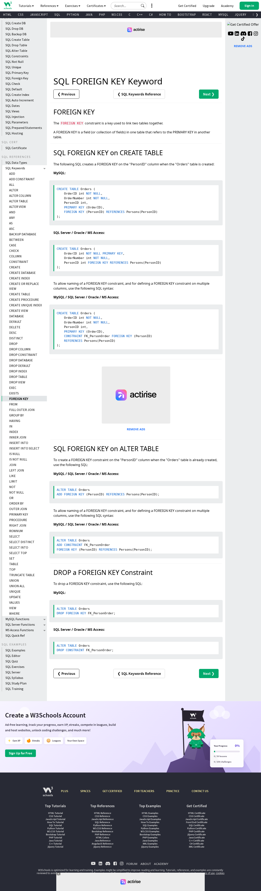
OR (11, 498)
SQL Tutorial (55, 825)
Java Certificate (197, 837)
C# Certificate (196, 843)
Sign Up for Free (20, 753)
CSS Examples (150, 816)
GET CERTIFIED (112, 791)
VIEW (12, 608)
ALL (11, 185)
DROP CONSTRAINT (23, 355)
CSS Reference (102, 816)
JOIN (12, 465)
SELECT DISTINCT (21, 542)
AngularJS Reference (102, 843)
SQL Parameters (17, 122)
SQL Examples (15, 650)
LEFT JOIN (16, 470)
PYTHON (73, 15)
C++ (140, 15)
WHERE (14, 613)
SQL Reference (102, 822)
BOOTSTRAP (187, 15)
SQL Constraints (17, 56)
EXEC (12, 388)
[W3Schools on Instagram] (255, 34)
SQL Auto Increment (20, 100)
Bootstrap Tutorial (55, 834)
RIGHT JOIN (17, 525)
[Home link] (7, 5)
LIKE (12, 476)
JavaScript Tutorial (55, 819)
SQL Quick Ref (15, 635)
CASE (12, 245)
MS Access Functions (20, 630)
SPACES (85, 791)
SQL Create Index (17, 95)
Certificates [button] (95, 6)
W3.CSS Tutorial (55, 831)
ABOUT (145, 864)
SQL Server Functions (20, 624)
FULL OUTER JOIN (22, 410)
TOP (12, 569)
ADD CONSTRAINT (22, 179)
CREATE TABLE (19, 294)
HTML (7, 15)
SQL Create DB (16, 23)
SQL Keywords (15, 168)
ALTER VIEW (17, 207)
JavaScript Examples (150, 819)
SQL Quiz (12, 661)
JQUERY (240, 15)
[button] (142, 5)
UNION (14, 580)
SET (12, 558)
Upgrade (209, 6)
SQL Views (12, 111)
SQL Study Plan (16, 683)
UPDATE (15, 597)
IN (10, 426)
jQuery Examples (150, 846)
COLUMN (15, 256)
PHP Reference (102, 834)
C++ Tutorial (55, 843)
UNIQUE (15, 591)
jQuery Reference (103, 846)
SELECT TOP (18, 553)
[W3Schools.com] (48, 794)
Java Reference (103, 840)
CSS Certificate (196, 816)
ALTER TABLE (18, 201)
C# (151, 15)
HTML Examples (150, 813)
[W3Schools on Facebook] (249, 34)
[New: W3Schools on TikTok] (243, 39)
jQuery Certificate (197, 834)
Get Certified (187, 6)
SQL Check (13, 84)
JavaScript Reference (102, 819)
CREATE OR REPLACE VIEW (24, 286)
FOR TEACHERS (144, 791)
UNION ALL (17, 586)
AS (11, 223)
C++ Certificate (196, 840)
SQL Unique (13, 67)
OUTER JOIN (18, 509)
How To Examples (150, 822)
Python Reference (102, 825)
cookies (220, 873)
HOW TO (165, 15)
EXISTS (14, 393)
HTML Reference (102, 813)
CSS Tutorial (55, 816)
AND (12, 212)
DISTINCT (16, 338)
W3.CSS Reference (102, 828)
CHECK (14, 251)
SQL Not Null (15, 62)
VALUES (14, 602)
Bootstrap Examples (150, 834)
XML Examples (150, 843)
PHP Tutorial (55, 837)
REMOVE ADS (136, 429)
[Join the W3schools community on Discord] (243, 34)
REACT (207, 15)
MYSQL (223, 15)
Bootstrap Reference (102, 831)
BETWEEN (16, 240)
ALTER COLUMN (20, 196)
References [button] (48, 6)
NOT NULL (16, 492)
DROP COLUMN (20, 349)
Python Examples (150, 828)
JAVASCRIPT (39, 15)
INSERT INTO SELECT (24, 448)
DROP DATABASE (21, 360)
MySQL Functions (17, 619)
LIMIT (13, 481)
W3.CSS (117, 15)
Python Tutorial (55, 828)
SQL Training (14, 689)
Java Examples (150, 840)
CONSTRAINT (18, 262)
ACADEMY (161, 864)
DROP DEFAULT (20, 366)
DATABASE (16, 316)
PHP (102, 15)
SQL (57, 15)
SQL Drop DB (14, 29)
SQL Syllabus (14, 678)
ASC (11, 229)
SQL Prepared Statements (24, 128)
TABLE (13, 564)
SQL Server (13, 672)
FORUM (131, 864)
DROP (13, 344)
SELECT (14, 536)
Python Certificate (196, 828)
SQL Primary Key (17, 73)
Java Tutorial (55, 840)
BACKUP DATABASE (22, 234)
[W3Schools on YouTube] (230, 34)
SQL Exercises (15, 667)
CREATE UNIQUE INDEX (25, 305)
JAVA (89, 15)
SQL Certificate (16, 148)
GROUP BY (16, 415)
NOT (12, 487)
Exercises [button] (72, 6)
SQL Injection (15, 117)
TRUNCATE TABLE (22, 575)
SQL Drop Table (16, 45)
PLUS (64, 791)
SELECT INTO (18, 547)
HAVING (14, 421)
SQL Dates (13, 106)
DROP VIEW (17, 382)
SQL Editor (13, 656)
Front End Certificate (196, 822)
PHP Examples (150, 837)
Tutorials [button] (25, 6)
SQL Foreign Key (17, 78)
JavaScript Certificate (196, 819)
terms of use (207, 873)
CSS (21, 15)
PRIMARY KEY (18, 514)
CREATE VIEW (18, 311)
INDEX (13, 432)
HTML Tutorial (55, 813)
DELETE (14, 327)
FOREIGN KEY (18, 399)
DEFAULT (15, 322)
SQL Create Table (18, 40)
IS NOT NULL (18, 459)
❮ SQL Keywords (139, 94)
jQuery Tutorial (55, 846)
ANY (12, 218)
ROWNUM (16, 531)
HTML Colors (102, 837)
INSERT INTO (18, 443)
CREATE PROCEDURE (24, 300)
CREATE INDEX (19, 278)
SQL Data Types (16, 162)
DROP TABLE (18, 377)
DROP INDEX (18, 371)
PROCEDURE (18, 520)
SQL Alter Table (16, 51)
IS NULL (14, 454)
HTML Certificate (196, 813)
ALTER (13, 190)
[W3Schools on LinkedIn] (236, 34)
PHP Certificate (197, 831)
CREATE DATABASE (22, 273)
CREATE (14, 267)
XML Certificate (196, 846)
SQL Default (14, 89)
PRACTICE (172, 791)
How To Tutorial (55, 822)
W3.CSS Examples (150, 831)
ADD (12, 174)
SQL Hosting (14, 133)
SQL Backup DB (16, 34)
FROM (13, 404)
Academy (227, 6)
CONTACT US (200, 791)
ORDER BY (16, 503)
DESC (13, 333)
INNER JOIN (17, 437)
